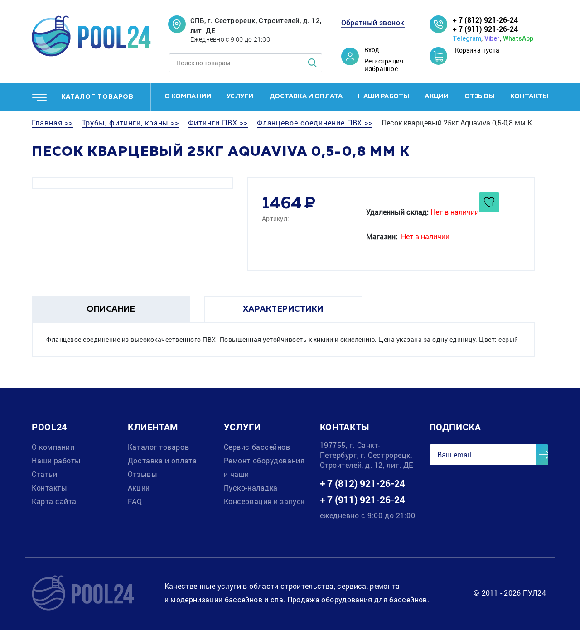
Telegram (467, 38)
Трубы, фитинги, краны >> (130, 122)
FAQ (135, 501)
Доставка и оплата (306, 96)
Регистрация (384, 61)
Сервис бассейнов (257, 447)
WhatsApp (518, 38)
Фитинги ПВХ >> (217, 122)
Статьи (44, 474)
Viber (492, 38)
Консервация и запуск (264, 501)
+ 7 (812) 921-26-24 (485, 19)
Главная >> (52, 122)
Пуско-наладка (251, 487)
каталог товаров (97, 97)
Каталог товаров (158, 447)
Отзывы (479, 96)
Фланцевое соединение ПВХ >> (315, 122)
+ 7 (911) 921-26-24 (485, 29)
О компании (188, 96)
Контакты (529, 96)
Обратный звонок (373, 22)
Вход (372, 50)
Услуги (240, 96)
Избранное (381, 69)
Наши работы (383, 96)
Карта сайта (54, 501)
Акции (437, 96)
